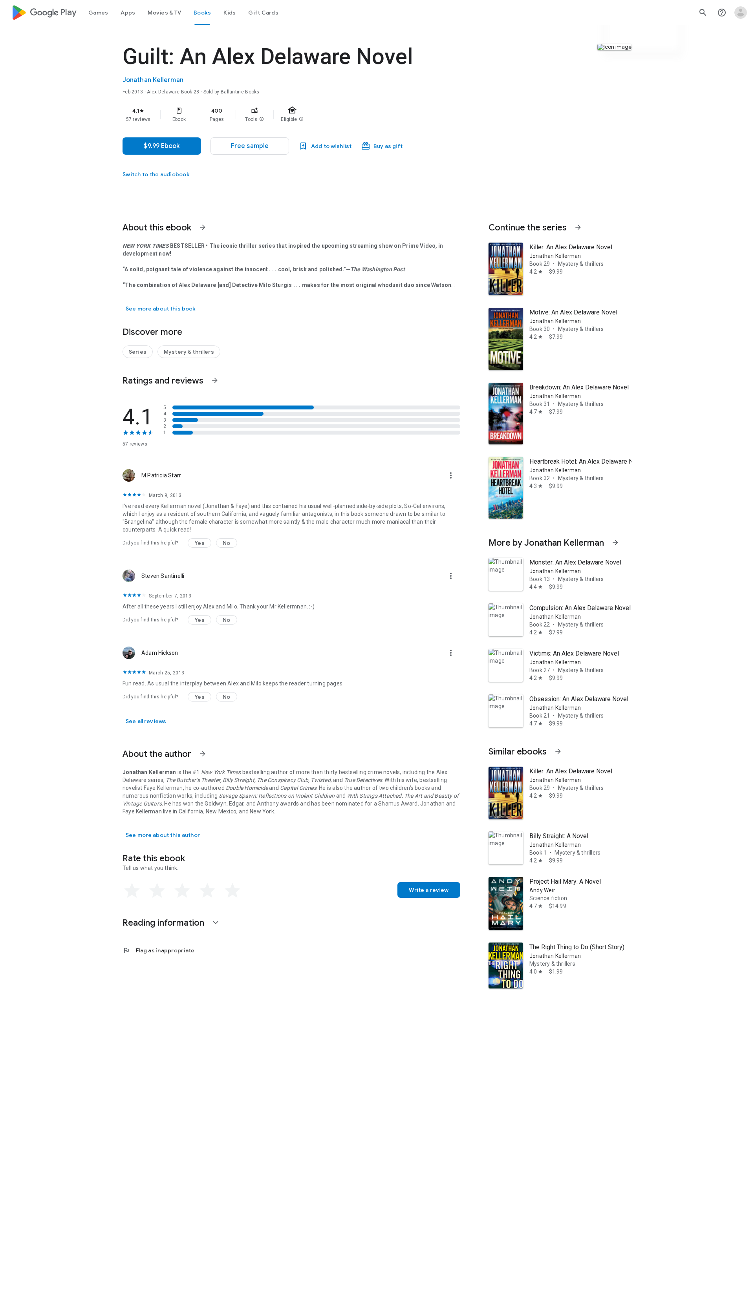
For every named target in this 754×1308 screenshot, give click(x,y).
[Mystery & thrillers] (188, 352)
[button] (261, 119)
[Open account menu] (740, 12)
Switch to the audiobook (156, 174)
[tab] (98, 12)
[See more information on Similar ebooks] (558, 751)
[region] (280, 114)
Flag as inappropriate (158, 950)
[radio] (132, 890)
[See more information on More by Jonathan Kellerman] (615, 542)
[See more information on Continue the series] (578, 227)
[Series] (138, 352)
